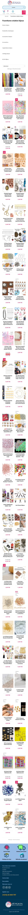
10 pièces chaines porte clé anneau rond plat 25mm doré (20, 220)
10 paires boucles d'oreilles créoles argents (20, 637)
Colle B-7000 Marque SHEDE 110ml (7, 505)
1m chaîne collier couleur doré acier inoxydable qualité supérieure (8, 583)
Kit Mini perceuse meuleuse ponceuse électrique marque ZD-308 (8, 555)
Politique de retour (6, 859)
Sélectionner (14, 66)
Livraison (4, 869)
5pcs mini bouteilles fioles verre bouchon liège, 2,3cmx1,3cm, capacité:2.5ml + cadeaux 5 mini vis (20, 377)
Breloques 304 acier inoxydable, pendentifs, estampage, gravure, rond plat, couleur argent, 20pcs (7, 377)
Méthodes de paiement (21, 859)
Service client (6, 851)
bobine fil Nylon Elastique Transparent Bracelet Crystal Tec (20, 90)
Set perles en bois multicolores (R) (8, 772)
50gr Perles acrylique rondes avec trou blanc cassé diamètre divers (20, 348)
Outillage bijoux (6, 53)
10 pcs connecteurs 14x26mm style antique (8, 719)
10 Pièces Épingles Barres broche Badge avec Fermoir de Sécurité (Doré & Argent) (7, 530)
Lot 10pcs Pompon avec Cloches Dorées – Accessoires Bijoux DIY (8, 662)
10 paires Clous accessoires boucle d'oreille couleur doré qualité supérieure (20, 170)
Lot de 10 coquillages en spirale (20, 828)
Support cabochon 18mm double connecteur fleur (8, 298)
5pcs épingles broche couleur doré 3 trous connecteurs (20, 662)
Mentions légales (5, 873)
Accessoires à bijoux (7, 36)
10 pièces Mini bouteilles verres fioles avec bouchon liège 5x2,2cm (20, 298)
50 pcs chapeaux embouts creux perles (20, 719)
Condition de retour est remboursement (10, 874)
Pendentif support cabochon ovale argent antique (20, 195)
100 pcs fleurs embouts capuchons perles (20, 530)
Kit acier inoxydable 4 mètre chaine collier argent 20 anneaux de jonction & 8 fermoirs (8, 323)
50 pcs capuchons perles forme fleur (8, 744)
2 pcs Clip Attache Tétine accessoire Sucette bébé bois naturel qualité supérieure (20, 323)
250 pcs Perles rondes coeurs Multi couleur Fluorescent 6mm (8, 117)
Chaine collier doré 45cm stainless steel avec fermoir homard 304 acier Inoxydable (20, 402)
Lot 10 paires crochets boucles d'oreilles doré (8, 637)
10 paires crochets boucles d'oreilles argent (8, 612)
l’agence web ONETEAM (14, 911)
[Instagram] (9, 887)
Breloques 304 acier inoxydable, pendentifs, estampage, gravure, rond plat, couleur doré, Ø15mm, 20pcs (7, 402)
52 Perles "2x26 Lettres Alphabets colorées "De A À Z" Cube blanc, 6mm (8, 348)
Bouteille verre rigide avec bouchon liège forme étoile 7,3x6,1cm (8, 142)
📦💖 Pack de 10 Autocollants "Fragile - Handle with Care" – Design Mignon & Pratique (8, 430)
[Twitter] (7, 887)
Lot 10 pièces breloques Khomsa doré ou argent (20, 555)
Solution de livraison (21, 851)
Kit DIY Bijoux (5, 59)
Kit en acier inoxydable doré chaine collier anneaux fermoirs (20, 583)
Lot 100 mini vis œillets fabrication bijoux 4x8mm (20, 430)
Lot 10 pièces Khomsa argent (20, 800)
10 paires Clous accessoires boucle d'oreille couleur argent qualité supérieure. (8, 170)
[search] (24, 7)
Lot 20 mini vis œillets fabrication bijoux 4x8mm (8, 270)
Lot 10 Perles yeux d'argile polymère (8, 800)
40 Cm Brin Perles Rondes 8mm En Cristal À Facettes (8, 90)
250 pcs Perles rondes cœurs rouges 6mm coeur (8, 455)
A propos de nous (6, 867)
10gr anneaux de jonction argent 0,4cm (7, 690)
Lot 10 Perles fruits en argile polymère (20, 480)
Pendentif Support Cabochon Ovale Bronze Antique (20, 245)
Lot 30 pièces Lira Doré (8, 828)
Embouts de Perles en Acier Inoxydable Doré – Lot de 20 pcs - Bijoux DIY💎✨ (20, 612)
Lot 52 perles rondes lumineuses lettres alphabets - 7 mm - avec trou (20, 455)
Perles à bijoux (5, 25)
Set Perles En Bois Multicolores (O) (20, 772)
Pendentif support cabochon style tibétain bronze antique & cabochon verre (8, 195)
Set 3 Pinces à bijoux (20, 505)
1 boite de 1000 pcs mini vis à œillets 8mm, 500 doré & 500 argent (20, 142)
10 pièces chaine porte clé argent (20, 270)
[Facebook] (4, 887)
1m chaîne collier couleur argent (20, 690)
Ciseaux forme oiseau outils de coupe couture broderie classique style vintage (8, 220)
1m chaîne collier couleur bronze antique (20, 744)
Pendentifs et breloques (8, 30)
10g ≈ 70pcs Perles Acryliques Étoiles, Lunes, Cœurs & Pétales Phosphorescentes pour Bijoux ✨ (20, 117)
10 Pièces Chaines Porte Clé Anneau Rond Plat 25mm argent (8, 245)
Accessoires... (5, 42)
